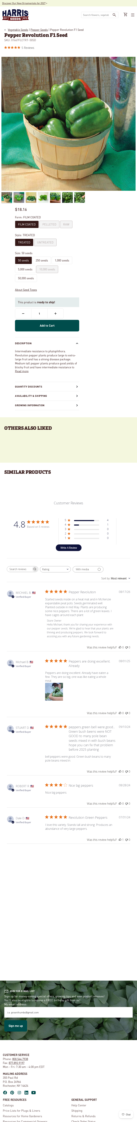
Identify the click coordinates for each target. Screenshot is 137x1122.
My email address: (15, 1004)
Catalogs (8, 1105)
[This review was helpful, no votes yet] (120, 647)
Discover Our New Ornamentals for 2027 (23, 3)
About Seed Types (26, 290)
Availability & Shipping (31, 395)
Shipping (76, 1110)
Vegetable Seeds (18, 30)
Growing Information (30, 405)
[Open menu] (132, 15)
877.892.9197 (16, 1063)
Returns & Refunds (83, 1116)
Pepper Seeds (39, 30)
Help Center (78, 1105)
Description (23, 343)
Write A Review (68, 547)
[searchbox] (19, 569)
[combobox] (95, 15)
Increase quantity (55, 313)
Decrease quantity (23, 313)
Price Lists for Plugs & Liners (21, 1110)
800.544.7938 (20, 1059)
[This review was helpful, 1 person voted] (120, 840)
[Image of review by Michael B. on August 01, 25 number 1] (54, 692)
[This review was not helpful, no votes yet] (126, 647)
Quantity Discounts (28, 386)
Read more (22, 371)
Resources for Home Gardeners (22, 1116)
